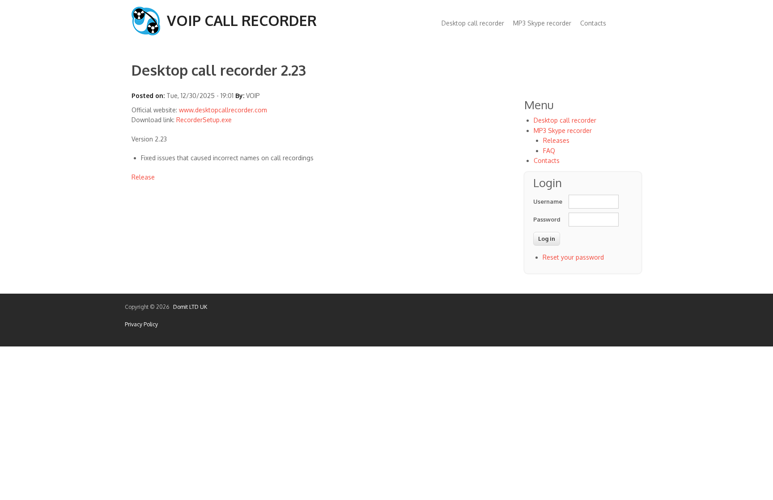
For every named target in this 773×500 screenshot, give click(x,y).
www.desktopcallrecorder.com (223, 110)
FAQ (549, 150)
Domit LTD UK (188, 306)
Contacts (593, 23)
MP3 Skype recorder (542, 23)
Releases (556, 140)
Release (143, 177)
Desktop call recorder (473, 23)
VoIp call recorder (242, 20)
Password (546, 219)
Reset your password (573, 257)
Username (546, 201)
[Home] (146, 33)
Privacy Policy (141, 324)
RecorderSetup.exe (204, 120)
